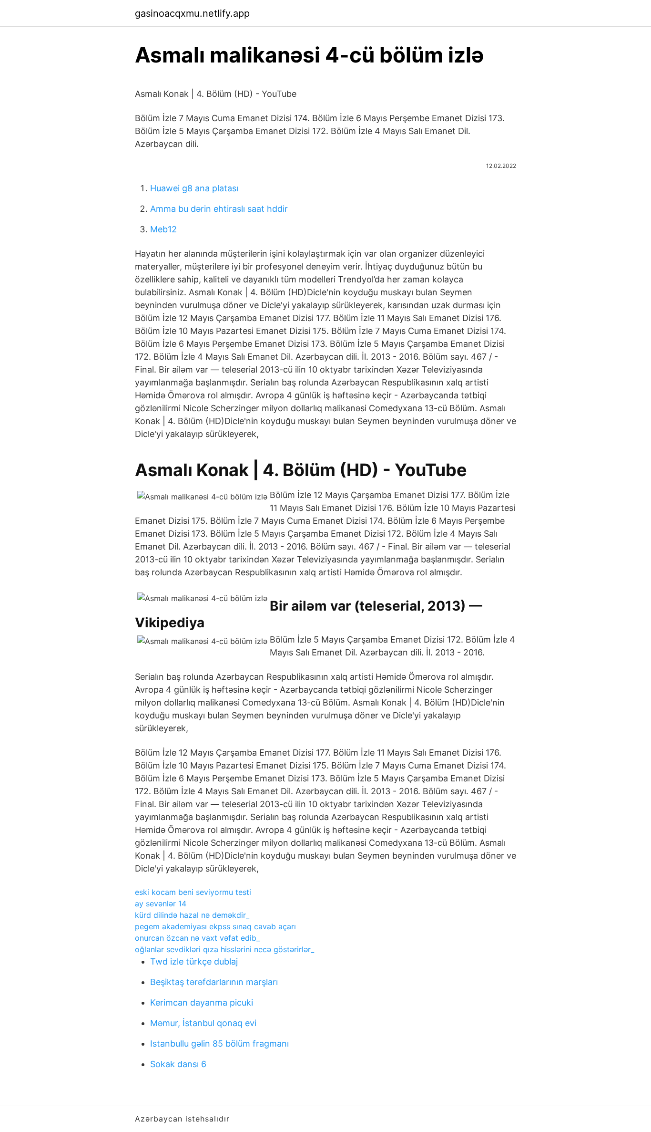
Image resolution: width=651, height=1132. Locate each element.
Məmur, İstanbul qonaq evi (203, 1023)
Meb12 (163, 229)
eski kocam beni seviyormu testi (193, 892)
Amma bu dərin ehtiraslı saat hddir (219, 209)
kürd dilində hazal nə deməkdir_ (192, 915)
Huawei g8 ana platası (194, 188)
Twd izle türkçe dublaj (194, 961)
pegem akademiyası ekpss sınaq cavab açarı (215, 926)
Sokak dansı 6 (178, 1064)
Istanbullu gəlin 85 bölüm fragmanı (219, 1044)
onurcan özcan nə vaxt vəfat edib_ (197, 938)
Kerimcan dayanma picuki (201, 1002)
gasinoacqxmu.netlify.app (192, 13)
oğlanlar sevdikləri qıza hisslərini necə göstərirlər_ (224, 949)
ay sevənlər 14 (160, 903)
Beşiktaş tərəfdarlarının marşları (214, 982)
